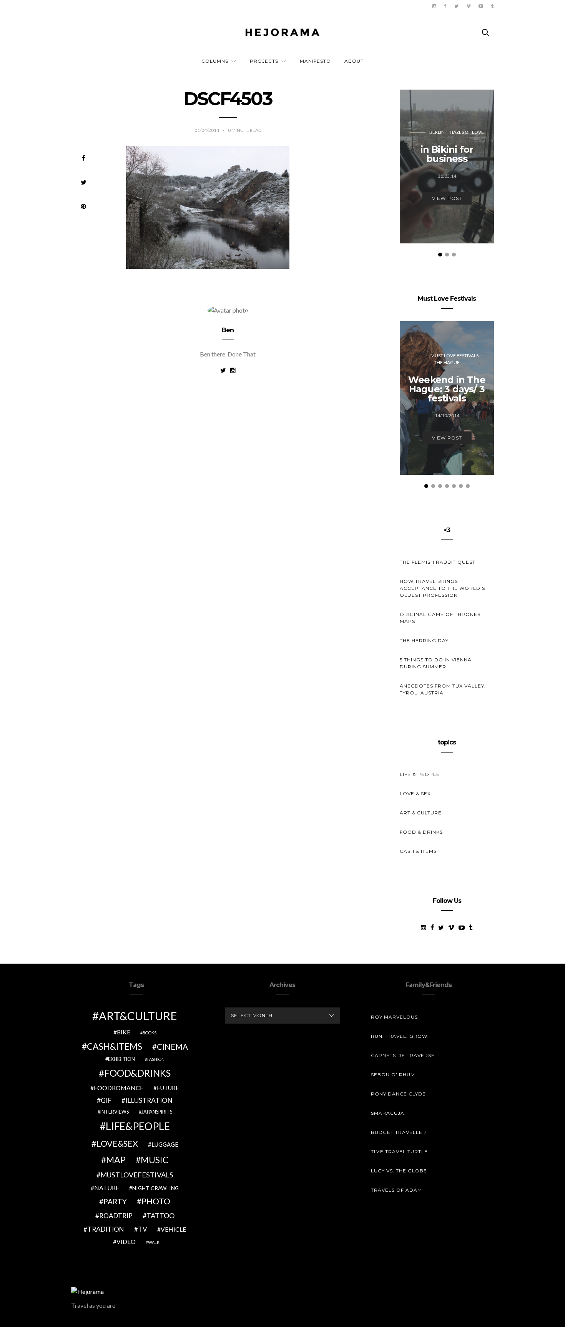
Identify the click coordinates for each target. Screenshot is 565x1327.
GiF (106, 1100)
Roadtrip (116, 1216)
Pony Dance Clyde (398, 1094)
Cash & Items (418, 851)
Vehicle (173, 1229)
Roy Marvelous (394, 1017)
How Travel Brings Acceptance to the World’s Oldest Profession (442, 588)
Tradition (105, 1229)
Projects (264, 61)
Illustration (149, 1100)
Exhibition (121, 1059)
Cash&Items (114, 1046)
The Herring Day (424, 640)
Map (116, 1159)
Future (168, 1087)
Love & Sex (415, 793)
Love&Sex (117, 1143)
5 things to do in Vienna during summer (436, 663)
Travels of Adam (396, 1190)
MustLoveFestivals (136, 1174)
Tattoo (160, 1215)
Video (126, 1241)
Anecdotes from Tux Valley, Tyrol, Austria (443, 689)
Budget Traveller (398, 1132)
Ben (228, 330)
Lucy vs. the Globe (399, 1171)
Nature (106, 1187)
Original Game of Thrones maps (440, 617)
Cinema (172, 1046)
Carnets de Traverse (403, 1055)
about (354, 61)
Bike (123, 1032)
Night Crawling (155, 1188)
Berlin (437, 132)
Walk (154, 1242)
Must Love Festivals (454, 355)
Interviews (114, 1112)
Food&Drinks (137, 1073)
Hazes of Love (467, 132)
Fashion (156, 1059)
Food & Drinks (421, 832)
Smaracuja (387, 1113)
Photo (155, 1201)
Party (115, 1201)
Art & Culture (421, 813)
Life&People (138, 1126)
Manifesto (315, 61)
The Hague (447, 362)
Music (155, 1159)
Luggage (164, 1144)
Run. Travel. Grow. (400, 1036)
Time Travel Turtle (399, 1151)
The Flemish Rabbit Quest (437, 562)
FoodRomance (118, 1087)
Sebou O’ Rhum (393, 1074)
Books (149, 1032)
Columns (214, 61)
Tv (142, 1229)
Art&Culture (138, 1015)
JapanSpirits (156, 1112)
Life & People (420, 774)
